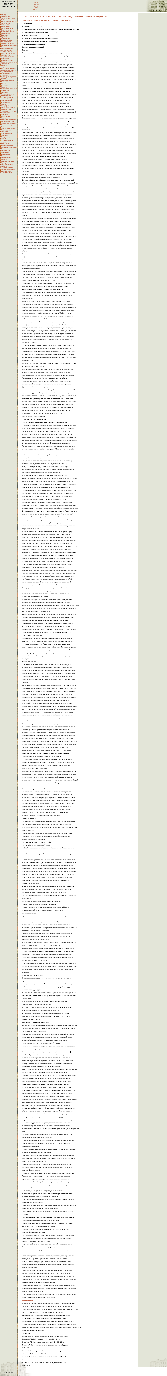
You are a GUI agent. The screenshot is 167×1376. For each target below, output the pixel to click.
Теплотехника (6, 130)
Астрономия (5, 26)
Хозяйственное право (9, 119)
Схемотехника (6, 157)
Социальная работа (8, 169)
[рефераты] (8, 11)
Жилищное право (7, 60)
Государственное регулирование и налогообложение (6, 50)
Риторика (4, 149)
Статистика (5, 152)
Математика (5, 90)
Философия (5, 113)
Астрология (5, 25)
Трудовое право (7, 100)
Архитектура (5, 23)
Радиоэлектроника (7, 145)
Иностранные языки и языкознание (8, 62)
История (4, 159)
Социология (5, 150)
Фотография (5, 116)
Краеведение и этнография (6, 74)
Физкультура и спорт (8, 111)
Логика (3, 83)
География (5, 106)
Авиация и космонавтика (5, 15)
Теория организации (8, 128)
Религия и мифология (9, 147)
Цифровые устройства (9, 121)
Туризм (3, 138)
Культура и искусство (8, 80)
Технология (5, 131)
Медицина (4, 92)
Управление (5, 143)
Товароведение (6, 133)
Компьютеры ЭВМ (7, 161)
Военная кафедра (7, 43)
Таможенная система (8, 123)
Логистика (4, 85)
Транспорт (5, 135)
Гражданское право (8, 53)
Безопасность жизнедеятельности (7, 30)
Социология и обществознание (6, 171)
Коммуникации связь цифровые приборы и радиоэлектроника (8, 70)
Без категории (6, 109)
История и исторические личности (8, 66)
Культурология (6, 163)
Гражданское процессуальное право (8, 56)
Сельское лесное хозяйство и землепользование (6, 166)
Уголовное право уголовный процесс (7, 98)
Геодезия (4, 47)
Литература (5, 82)
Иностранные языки (8, 107)
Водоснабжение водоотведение (6, 40)
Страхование (5, 154)
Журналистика (6, 102)
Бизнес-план (5, 33)
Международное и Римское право (7, 94)
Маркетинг (5, 87)
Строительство (6, 156)
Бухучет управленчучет (5, 37)
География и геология (9, 45)
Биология (4, 35)
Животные (5, 58)
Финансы (4, 114)
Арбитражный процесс (9, 21)
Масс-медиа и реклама (9, 89)
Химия (3, 104)
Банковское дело (7, 28)
